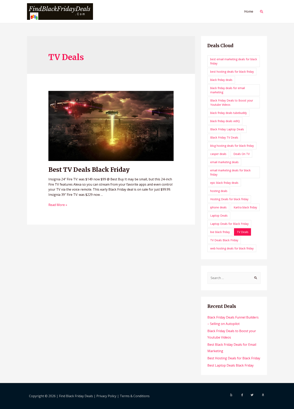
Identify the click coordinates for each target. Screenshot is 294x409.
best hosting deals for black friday (232, 71)
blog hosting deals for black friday (232, 146)
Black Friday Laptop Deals (227, 129)
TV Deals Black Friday (224, 240)
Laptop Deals (219, 215)
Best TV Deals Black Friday (89, 169)
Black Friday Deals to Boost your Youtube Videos (231, 102)
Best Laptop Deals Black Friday (230, 365)
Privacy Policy (106, 396)
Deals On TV (241, 154)
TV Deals (242, 232)
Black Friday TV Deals (224, 137)
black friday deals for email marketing (227, 90)
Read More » (57, 205)
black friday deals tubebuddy (228, 113)
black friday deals (221, 80)
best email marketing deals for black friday (233, 61)
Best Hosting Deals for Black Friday (233, 358)
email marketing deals (224, 162)
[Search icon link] (262, 11)
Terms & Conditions (135, 396)
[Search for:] (234, 278)
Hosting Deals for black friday (229, 199)
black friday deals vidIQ (225, 121)
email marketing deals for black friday (230, 172)
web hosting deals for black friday (232, 248)
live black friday (220, 232)
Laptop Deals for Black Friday (229, 224)
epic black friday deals (224, 183)
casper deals (218, 154)
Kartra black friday (245, 207)
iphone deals (218, 207)
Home (248, 11)
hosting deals (218, 191)
